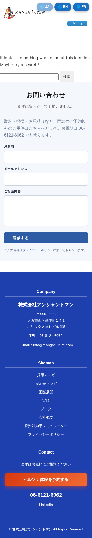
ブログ (46, 409)
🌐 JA (44, 7)
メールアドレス (15, 169)
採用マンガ (46, 375)
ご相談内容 (12, 191)
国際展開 (46, 392)
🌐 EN (63, 7)
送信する (21, 238)
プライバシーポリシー (37, 250)
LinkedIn (46, 505)
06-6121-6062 (51, 336)
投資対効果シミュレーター (46, 426)
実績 (46, 400)
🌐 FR (81, 7)
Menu (77, 23)
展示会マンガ (46, 384)
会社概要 (46, 417)
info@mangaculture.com (53, 345)
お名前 (9, 146)
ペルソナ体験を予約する (46, 479)
